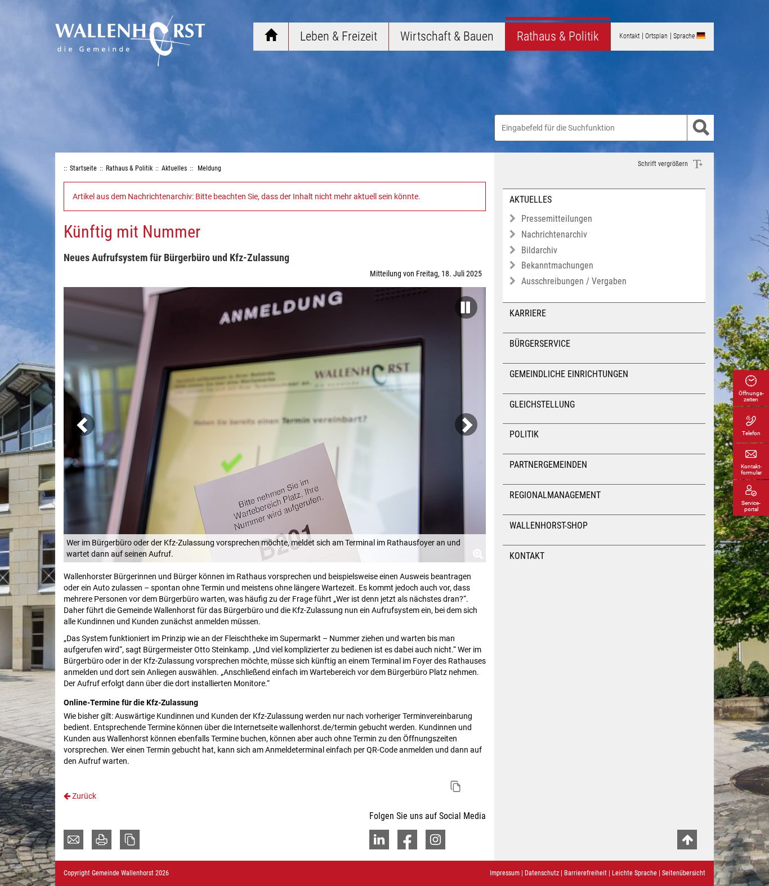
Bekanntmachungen (557, 265)
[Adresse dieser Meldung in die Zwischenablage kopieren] (455, 786)
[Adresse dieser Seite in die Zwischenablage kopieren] (130, 839)
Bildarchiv (539, 250)
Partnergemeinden (548, 464)
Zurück (83, 795)
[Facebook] (407, 839)
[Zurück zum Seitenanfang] (687, 839)
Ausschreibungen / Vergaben (574, 281)
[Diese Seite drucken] (101, 839)
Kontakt (526, 556)
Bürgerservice (539, 343)
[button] (463, 304)
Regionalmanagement (555, 495)
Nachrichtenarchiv (554, 234)
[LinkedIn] (379, 839)
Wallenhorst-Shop (548, 525)
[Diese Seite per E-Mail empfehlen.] (73, 839)
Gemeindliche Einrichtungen (568, 374)
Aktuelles (530, 199)
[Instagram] (435, 839)
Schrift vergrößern (664, 164)
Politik (524, 434)
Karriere (527, 313)
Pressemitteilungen (556, 218)
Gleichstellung (542, 404)
